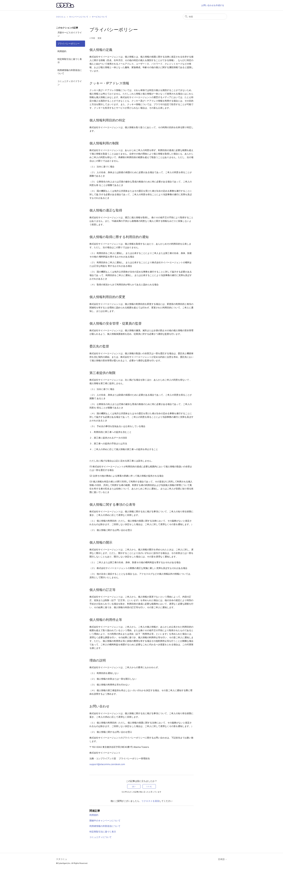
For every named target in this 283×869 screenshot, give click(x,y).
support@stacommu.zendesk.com (107, 764)
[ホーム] (65, 5)
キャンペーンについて (78, 16)
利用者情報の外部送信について (69, 72)
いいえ (149, 786)
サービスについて (99, 16)
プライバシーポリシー (68, 43)
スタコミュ (61, 16)
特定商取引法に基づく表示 (69, 61)
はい (134, 786)
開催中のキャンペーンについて (104, 820)
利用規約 (61, 51)
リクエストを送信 (150, 801)
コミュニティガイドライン (69, 83)
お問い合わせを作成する (212, 5)
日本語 (221, 859)
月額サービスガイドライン (69, 34)
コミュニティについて (100, 837)
